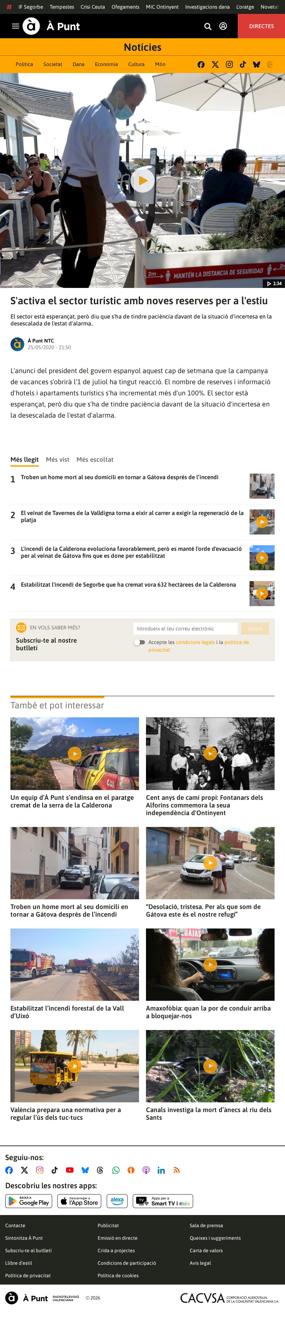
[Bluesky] (256, 64)
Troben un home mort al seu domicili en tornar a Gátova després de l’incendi (69, 910)
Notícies (142, 47)
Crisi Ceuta (93, 7)
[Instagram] (229, 64)
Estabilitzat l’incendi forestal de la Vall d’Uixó (67, 1012)
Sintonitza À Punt (24, 1238)
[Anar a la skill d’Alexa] (117, 1201)
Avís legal (200, 1263)
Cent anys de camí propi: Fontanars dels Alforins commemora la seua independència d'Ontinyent (204, 805)
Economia (106, 64)
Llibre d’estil (18, 1263)
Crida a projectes (116, 1250)
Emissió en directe (118, 1238)
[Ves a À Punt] (51, 26)
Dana (78, 64)
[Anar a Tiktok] (56, 1170)
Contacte (15, 1225)
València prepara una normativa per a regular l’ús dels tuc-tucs (65, 1113)
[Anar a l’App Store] (79, 1201)
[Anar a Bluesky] (87, 1170)
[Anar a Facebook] (10, 1170)
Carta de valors (206, 1250)
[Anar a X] (26, 1170)
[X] (215, 64)
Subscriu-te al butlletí (28, 1250)
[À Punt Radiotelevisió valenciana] (42, 1298)
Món (160, 64)
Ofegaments (125, 7)
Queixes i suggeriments (215, 1238)
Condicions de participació (127, 1263)
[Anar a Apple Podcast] (147, 1170)
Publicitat (108, 1225)
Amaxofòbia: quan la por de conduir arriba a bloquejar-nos (208, 1012)
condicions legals (195, 642)
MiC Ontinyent (162, 7)
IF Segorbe (30, 7)
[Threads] (271, 64)
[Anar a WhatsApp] (117, 1170)
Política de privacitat (28, 1275)
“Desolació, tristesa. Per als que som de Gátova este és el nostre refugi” (203, 910)
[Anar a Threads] (102, 1170)
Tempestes (62, 7)
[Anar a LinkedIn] (163, 1170)
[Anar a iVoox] (132, 1170)
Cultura (136, 64)
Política (24, 64)
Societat (52, 64)
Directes (261, 26)
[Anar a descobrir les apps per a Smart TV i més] (163, 1201)
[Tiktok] (243, 64)
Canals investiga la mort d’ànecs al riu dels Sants (208, 1113)
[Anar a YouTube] (71, 1170)
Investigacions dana (207, 7)
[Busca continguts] (208, 27)
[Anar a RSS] (178, 1170)
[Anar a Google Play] (28, 1201)
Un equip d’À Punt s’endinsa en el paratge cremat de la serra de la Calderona (72, 801)
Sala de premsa (206, 1225)
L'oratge (245, 7)
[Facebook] (201, 64)
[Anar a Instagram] (41, 1170)
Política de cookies (118, 1275)
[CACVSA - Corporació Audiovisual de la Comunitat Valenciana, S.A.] (230, 1298)
